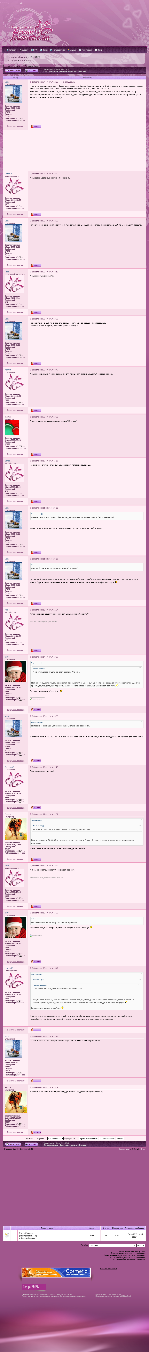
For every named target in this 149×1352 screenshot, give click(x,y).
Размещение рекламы (108, 1268)
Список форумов (51, 71)
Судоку (24, 50)
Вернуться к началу (15, 126)
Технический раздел (69, 71)
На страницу (12, 60)
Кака (134, 1237)
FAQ (35, 50)
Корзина (82, 71)
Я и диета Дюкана (16, 57)
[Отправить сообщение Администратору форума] (12, 3)
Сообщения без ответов (13, 66)
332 (20, 446)
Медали (72, 50)
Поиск (44, 50)
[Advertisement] (74, 150)
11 (20, 800)
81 (20, 118)
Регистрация (86, 50)
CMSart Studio (126, 1296)
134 (20, 851)
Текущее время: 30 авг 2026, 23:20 (56, 69)
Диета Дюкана (26, 1233)
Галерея (12, 50)
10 (20, 700)
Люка (92, 1235)
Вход (99, 50)
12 (20, 402)
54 (20, 120)
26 (20, 898)
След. (30, 60)
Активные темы (31, 66)
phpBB (106, 1294)
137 (21, 448)
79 (20, 853)
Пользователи (58, 50)
